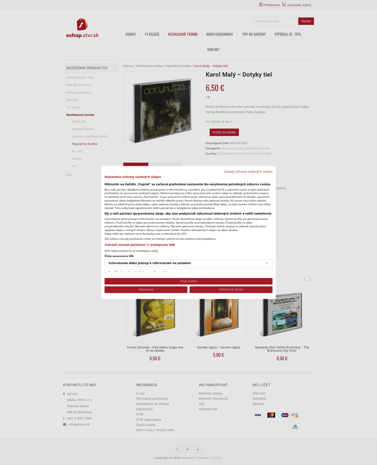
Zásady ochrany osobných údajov (248, 171)
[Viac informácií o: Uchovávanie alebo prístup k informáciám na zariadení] (267, 263)
